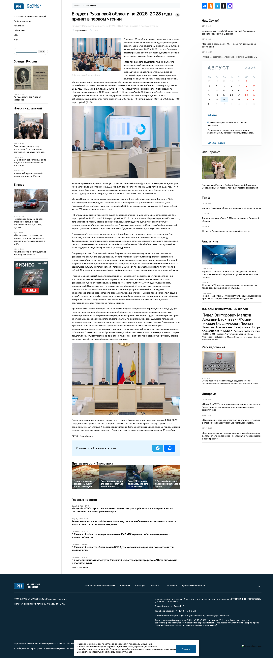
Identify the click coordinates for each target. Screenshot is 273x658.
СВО (16, 34)
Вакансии (125, 585)
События (211, 114)
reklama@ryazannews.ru (217, 615)
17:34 (21, 94)
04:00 (209, 282)
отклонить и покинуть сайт (118, 651)
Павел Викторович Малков (226, 315)
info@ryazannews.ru (194, 615)
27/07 (16, 233)
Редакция (140, 585)
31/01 (204, 378)
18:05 (210, 226)
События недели (22, 21)
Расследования (213, 347)
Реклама (154, 585)
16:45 (21, 143)
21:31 (209, 26)
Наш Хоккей (211, 20)
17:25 (21, 171)
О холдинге (171, 585)
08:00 (21, 216)
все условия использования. (161, 649)
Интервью (209, 394)
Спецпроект (211, 152)
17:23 (21, 249)
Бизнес (19, 184)
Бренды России (25, 61)
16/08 (204, 269)
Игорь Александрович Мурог (231, 328)
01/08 (204, 415)
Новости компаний (28, 108)
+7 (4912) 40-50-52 (185, 610)
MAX (62, 603)
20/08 (204, 226)
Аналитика (19, 25)
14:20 (209, 213)
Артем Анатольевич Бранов (231, 333)
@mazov (51, 603)
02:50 (209, 378)
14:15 (209, 415)
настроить (94, 651)
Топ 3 (206, 198)
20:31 (210, 52)
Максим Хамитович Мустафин (240, 337)
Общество (19, 30)
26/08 (16, 143)
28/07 (204, 428)
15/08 (204, 293)
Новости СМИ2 (80, 567)
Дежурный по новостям (194, 585)
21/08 (204, 213)
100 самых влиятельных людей (30, 16)
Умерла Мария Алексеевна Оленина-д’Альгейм (228, 124)
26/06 (16, 249)
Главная (78, 5)
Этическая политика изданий (100, 585)
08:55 (210, 203)
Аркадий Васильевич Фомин (226, 319)
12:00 (210, 399)
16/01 (16, 216)
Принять (186, 649)
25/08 (16, 94)
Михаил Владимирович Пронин (227, 323)
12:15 (21, 157)
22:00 (209, 293)
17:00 (21, 233)
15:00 (209, 428)
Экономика (90, 5)
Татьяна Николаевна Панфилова (226, 327)
